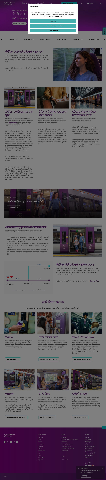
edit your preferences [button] (55, 16)
